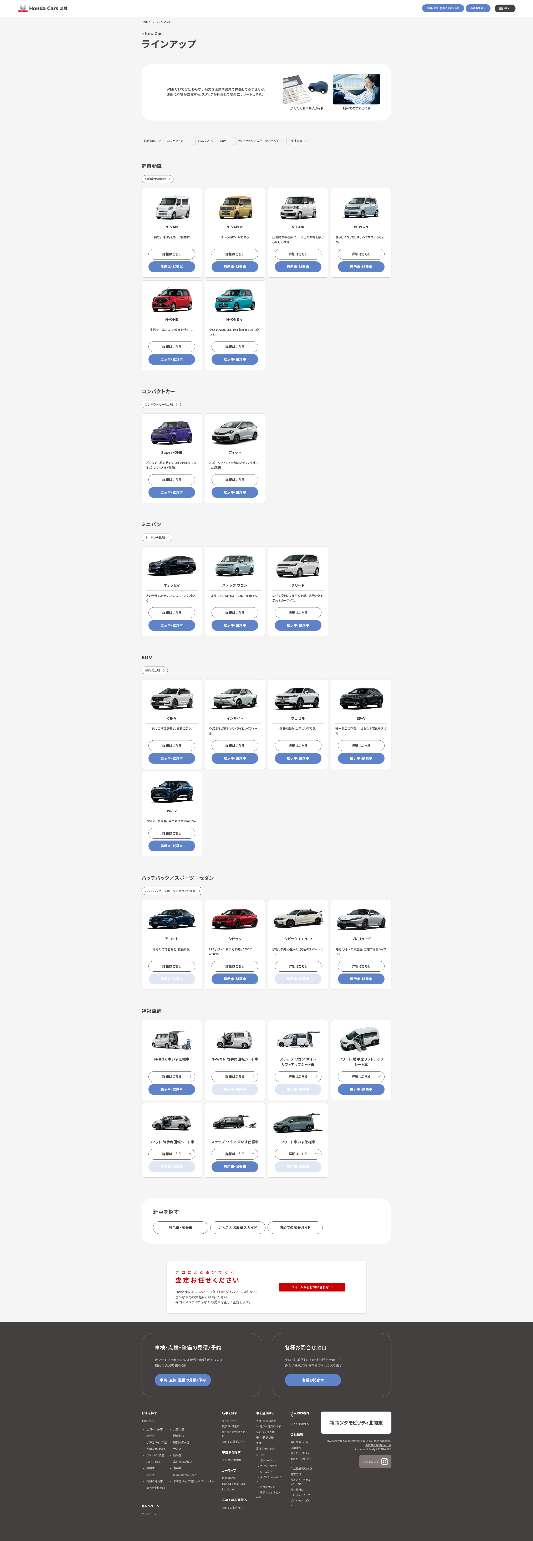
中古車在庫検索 (231, 1460)
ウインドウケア (268, 1466)
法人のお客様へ (299, 1424)
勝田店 (150, 1468)
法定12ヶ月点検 (265, 1432)
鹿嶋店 (176, 1455)
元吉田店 (178, 1429)
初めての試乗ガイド (295, 1227)
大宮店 (176, 1448)
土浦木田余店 (154, 1429)
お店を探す (148, 1421)
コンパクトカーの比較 (159, 404)
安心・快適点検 (265, 1437)
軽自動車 (150, 141)
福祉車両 (296, 141)
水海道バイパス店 (156, 1442)
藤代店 (150, 1435)
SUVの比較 (152, 670)
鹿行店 (150, 1474)
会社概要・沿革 (299, 1442)
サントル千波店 (155, 1455)
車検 (259, 1443)
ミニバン (203, 141)
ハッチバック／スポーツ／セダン (258, 141)
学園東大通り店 (155, 1448)
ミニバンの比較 (155, 537)
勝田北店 (178, 1435)
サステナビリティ (300, 1453)
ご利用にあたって (300, 1495)
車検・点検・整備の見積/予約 (443, 8)
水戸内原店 (153, 1461)
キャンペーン (149, 1514)
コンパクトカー (176, 141)
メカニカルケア (268, 1487)
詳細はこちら (171, 254)
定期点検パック (265, 1448)
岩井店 (176, 1468)
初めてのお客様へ (232, 1507)
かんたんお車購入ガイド (238, 1227)
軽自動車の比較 (155, 179)
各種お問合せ (478, 8)
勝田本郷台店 (180, 1442)
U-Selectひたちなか (184, 1474)
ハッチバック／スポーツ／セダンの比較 (170, 891)
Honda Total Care (234, 1483)
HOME (146, 22)
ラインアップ (229, 1421)
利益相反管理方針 (301, 1468)
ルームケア (266, 1471)
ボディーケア (267, 1460)
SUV (223, 141)
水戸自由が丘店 (182, 1461)
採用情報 (295, 1447)
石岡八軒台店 (154, 1481)
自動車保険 (228, 1478)
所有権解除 (297, 1489)
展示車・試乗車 (172, 267)
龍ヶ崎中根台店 (155, 1487)
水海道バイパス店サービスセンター (193, 1481)
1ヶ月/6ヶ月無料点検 (268, 1426)
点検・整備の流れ (266, 1421)
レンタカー (228, 1489)
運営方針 (295, 1474)
